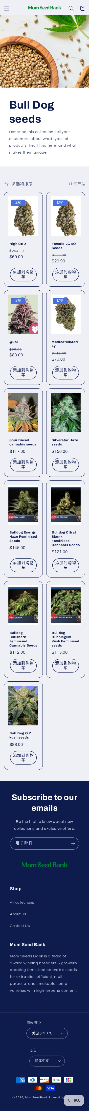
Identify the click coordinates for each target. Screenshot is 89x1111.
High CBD (17, 244)
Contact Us (20, 926)
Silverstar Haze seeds (65, 442)
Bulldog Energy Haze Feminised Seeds (23, 537)
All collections (22, 902)
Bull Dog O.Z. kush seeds (21, 735)
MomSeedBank (36, 1097)
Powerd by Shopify (62, 1097)
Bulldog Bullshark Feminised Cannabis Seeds (23, 639)
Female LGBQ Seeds (64, 246)
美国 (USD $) (42, 1033)
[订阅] (73, 843)
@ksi (13, 342)
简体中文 (42, 1061)
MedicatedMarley (65, 344)
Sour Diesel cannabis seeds (22, 442)
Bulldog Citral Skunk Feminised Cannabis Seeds (66, 539)
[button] (6, 8)
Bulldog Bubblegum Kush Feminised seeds (65, 639)
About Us (18, 914)
